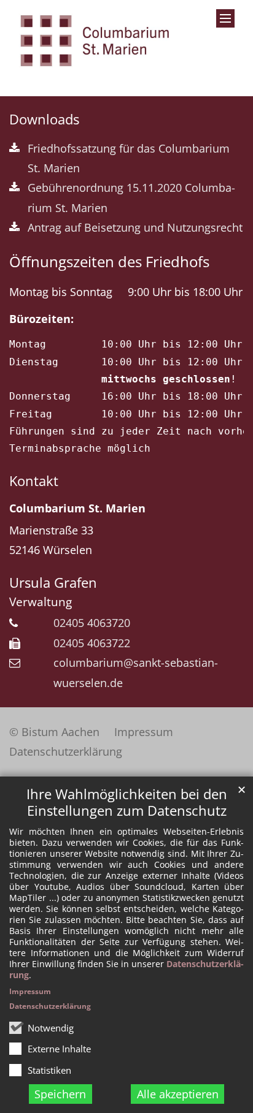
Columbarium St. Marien (77, 508)
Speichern (60, 1094)
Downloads (44, 119)
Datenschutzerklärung (50, 1006)
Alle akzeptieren (178, 1094)
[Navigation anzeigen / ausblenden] (225, 18)
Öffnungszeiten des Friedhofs (109, 262)
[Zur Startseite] (95, 41)
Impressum (30, 991)
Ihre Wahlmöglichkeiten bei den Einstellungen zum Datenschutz (126, 802)
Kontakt (33, 481)
